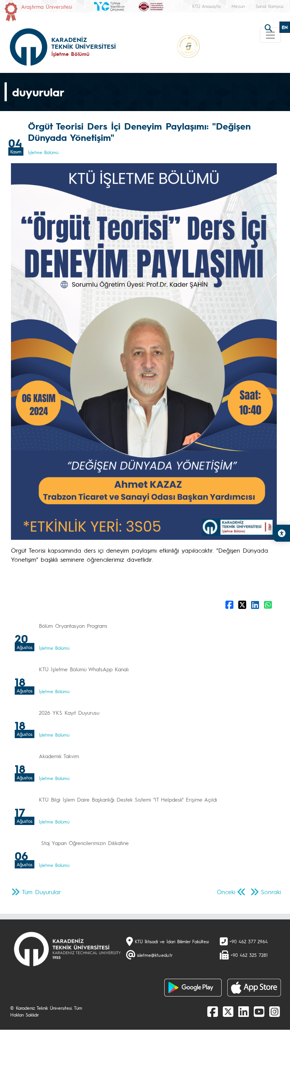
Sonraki (271, 892)
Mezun (238, 6)
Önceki (226, 892)
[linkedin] (243, 1011)
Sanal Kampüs (270, 6)
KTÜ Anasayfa (206, 6)
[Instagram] (274, 1011)
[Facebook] (212, 1011)
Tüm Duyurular (41, 892)
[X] (228, 1011)
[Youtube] (259, 1011)
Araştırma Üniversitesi (46, 6)
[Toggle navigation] (270, 35)
